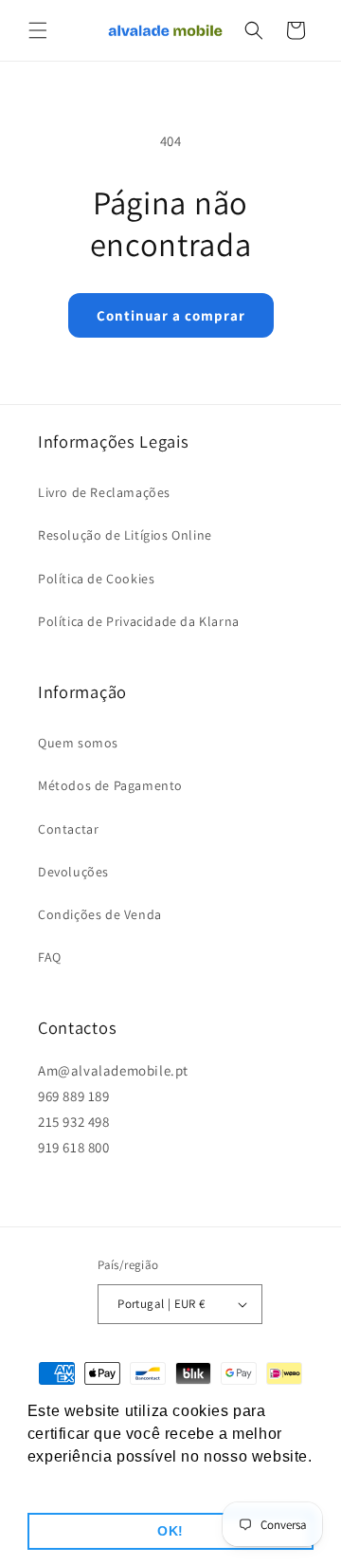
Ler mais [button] (61, 1482)
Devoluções (73, 871)
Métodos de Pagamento (110, 785)
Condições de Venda (100, 914)
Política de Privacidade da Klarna (139, 621)
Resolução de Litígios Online (125, 534)
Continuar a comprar (171, 315)
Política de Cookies (96, 578)
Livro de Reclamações (104, 492)
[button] (38, 30)
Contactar (68, 829)
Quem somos (78, 742)
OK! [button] (170, 1530)
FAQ (50, 957)
